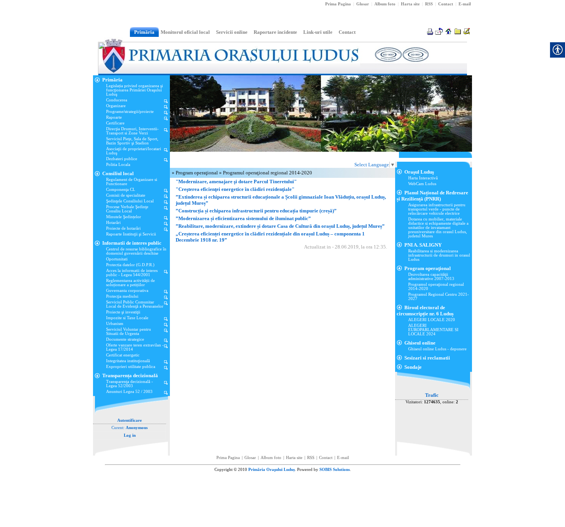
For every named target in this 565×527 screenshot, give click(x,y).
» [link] (174, 173)
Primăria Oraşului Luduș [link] (271, 469)
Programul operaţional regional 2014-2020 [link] (267, 173)
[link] (429, 4)
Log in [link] (130, 435)
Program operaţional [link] (197, 173)
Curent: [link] (129, 428)
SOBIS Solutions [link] (334, 469)
